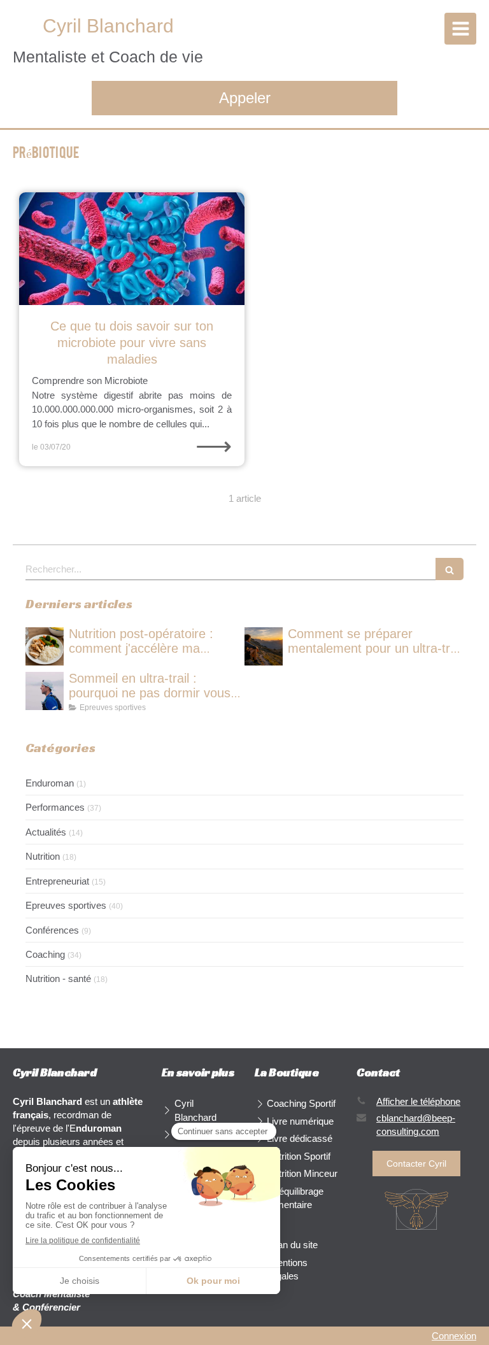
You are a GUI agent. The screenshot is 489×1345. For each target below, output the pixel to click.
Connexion (454, 1335)
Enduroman (49, 783)
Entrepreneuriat (57, 881)
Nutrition (42, 856)
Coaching (45, 954)
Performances (55, 807)
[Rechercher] (450, 569)
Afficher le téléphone (418, 1101)
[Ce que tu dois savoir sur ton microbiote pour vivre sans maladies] (131, 248)
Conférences (52, 930)
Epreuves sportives (65, 905)
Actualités (45, 832)
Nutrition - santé (58, 978)
